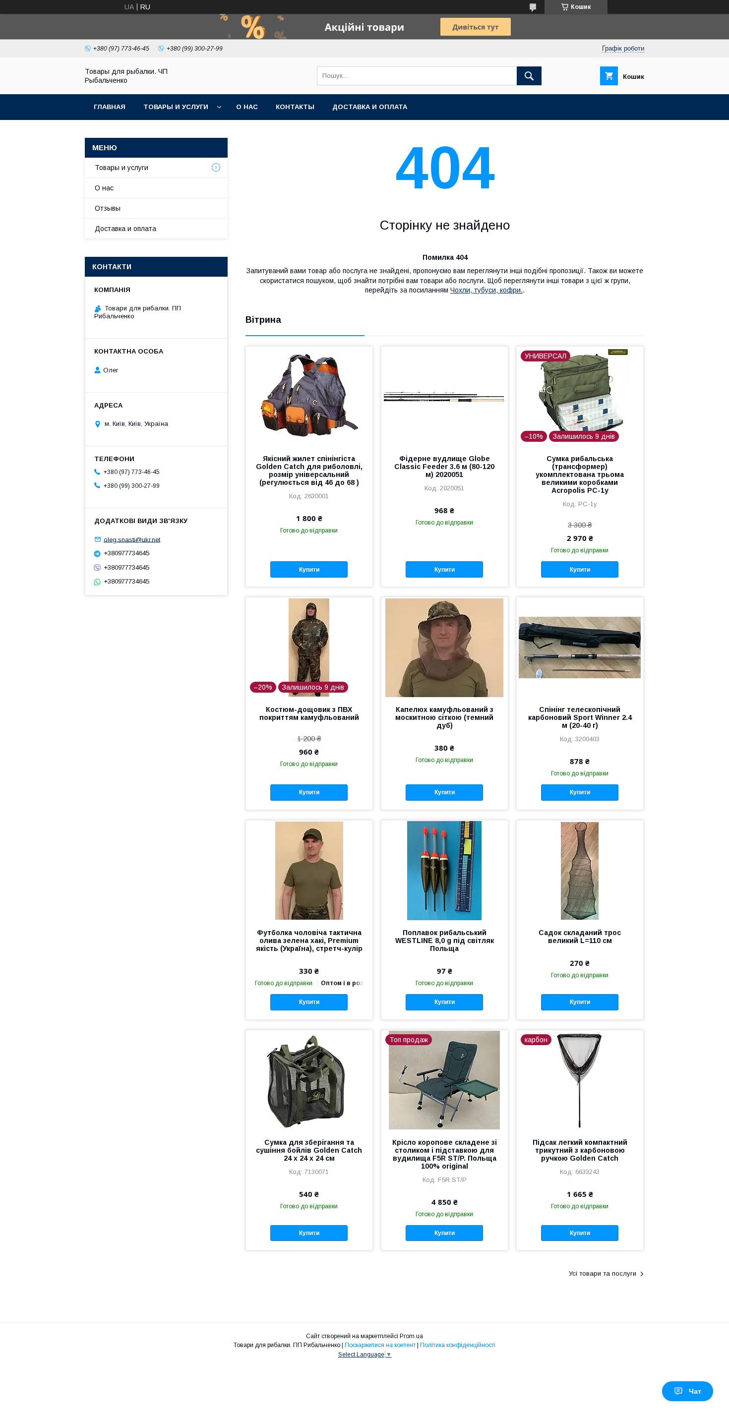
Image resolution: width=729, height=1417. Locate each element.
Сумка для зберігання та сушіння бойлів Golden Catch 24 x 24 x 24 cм (309, 1150)
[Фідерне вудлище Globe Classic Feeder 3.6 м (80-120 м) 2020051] (444, 396)
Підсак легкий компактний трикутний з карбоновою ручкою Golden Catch (580, 1150)
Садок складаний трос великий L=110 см (580, 937)
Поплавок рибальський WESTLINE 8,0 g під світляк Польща (444, 940)
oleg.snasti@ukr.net (132, 539)
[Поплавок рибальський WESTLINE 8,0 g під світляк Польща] (444, 870)
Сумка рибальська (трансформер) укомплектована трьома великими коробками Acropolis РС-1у (580, 474)
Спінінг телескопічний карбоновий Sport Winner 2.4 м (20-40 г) (580, 717)
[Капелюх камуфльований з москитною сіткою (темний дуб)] (444, 647)
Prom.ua (411, 1336)
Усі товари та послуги (602, 1273)
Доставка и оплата (369, 107)
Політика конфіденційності (457, 1345)
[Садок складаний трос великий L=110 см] (580, 870)
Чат (695, 1391)
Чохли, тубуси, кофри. (486, 290)
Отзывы (108, 208)
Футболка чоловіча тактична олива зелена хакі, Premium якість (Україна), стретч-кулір (309, 940)
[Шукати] (529, 75)
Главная (109, 107)
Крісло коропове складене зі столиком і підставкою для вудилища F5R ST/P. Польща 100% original (444, 1154)
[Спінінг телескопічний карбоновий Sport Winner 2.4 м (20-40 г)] (580, 647)
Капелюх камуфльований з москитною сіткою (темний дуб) (444, 717)
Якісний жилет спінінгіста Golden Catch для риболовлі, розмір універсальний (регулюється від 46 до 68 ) (309, 470)
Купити (309, 569)
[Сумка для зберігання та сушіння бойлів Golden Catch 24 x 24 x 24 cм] (309, 1079)
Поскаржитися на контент (380, 1345)
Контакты (295, 107)
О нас (247, 107)
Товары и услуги (175, 107)
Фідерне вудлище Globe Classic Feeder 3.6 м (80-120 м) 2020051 (444, 466)
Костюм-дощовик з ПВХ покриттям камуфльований (309, 713)
